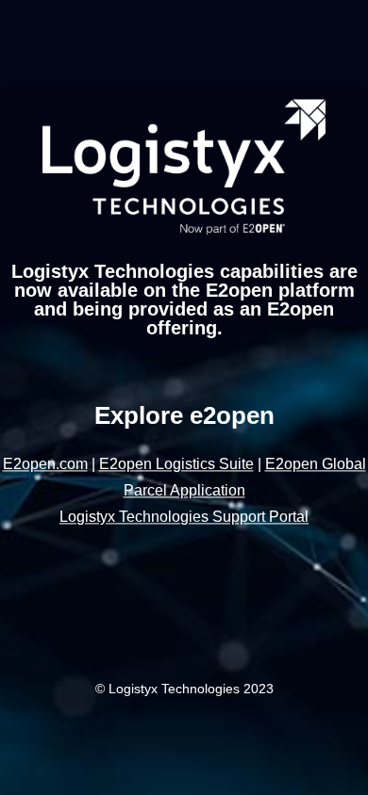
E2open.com (45, 465)
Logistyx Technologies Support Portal (184, 518)
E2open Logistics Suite (176, 465)
